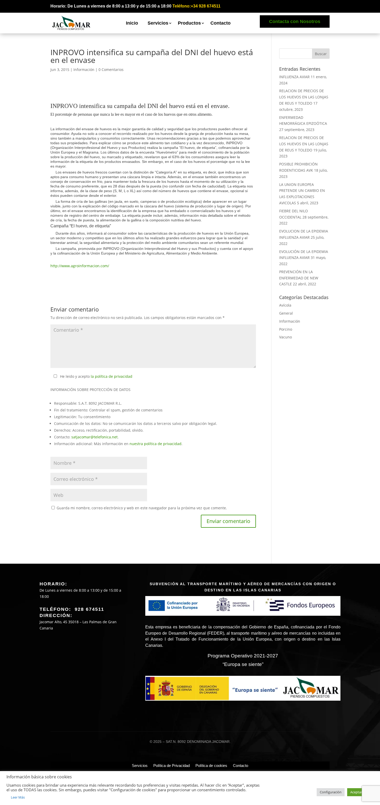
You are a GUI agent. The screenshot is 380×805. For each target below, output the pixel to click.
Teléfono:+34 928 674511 (196, 6)
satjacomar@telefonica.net (94, 436)
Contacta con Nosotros (294, 21)
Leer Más (18, 797)
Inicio (132, 23)
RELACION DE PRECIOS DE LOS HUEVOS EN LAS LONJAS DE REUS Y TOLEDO (303, 97)
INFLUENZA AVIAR (294, 76)
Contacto (220, 23)
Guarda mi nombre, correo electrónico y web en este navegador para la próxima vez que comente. (142, 507)
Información (83, 69)
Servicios (158, 23)
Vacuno (285, 337)
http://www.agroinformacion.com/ (79, 265)
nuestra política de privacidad (155, 443)
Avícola (285, 305)
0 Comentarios (111, 69)
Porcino (285, 329)
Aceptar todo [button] (360, 792)
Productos (189, 23)
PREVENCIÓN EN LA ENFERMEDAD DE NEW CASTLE (298, 278)
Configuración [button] (330, 792)
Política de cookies (211, 765)
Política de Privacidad (171, 765)
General (286, 313)
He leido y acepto (96, 376)
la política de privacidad (111, 376)
